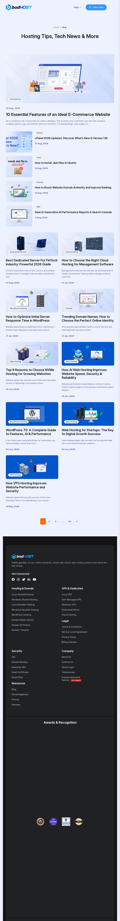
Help (76, 7)
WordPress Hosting (18, 308)
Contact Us (67, 662)
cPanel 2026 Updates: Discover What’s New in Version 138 (71, 138)
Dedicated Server (70, 609)
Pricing (15, 699)
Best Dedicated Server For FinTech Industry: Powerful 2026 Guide (32, 262)
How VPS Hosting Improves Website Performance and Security (26, 487)
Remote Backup (20, 662)
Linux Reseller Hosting (23, 604)
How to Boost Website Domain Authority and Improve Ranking (73, 187)
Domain (40, 182)
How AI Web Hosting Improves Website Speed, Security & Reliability (84, 374)
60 (69, 521)
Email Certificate (20, 672)
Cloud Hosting (72, 252)
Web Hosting (15, 361)
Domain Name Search (23, 620)
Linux (39, 157)
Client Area (98, 7)
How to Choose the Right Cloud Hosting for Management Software (87, 262)
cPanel (39, 133)
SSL (14, 657)
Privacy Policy (69, 637)
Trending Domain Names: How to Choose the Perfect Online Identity (88, 318)
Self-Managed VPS (71, 599)
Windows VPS (69, 604)
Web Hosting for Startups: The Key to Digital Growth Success (88, 432)
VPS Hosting (15, 475)
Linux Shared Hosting (23, 594)
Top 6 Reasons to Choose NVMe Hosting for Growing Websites (30, 372)
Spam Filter (17, 677)
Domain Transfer (20, 630)
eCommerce (15, 99)
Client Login (68, 667)
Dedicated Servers (18, 252)
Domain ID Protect (21, 625)
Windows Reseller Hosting (25, 609)
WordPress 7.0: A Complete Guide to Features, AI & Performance (31, 432)
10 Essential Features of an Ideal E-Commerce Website (58, 114)
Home (56, 27)
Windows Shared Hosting (25, 599)
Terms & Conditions (72, 627)
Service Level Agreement (74, 632)
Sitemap (16, 704)
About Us (66, 657)
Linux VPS (67, 594)
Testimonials (68, 672)
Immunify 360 (19, 667)
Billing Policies (69, 642)
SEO (38, 207)
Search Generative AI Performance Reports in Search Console (73, 212)
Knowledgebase (20, 694)
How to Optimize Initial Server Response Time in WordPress (28, 318)
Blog (14, 689)
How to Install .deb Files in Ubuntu (55, 162)
